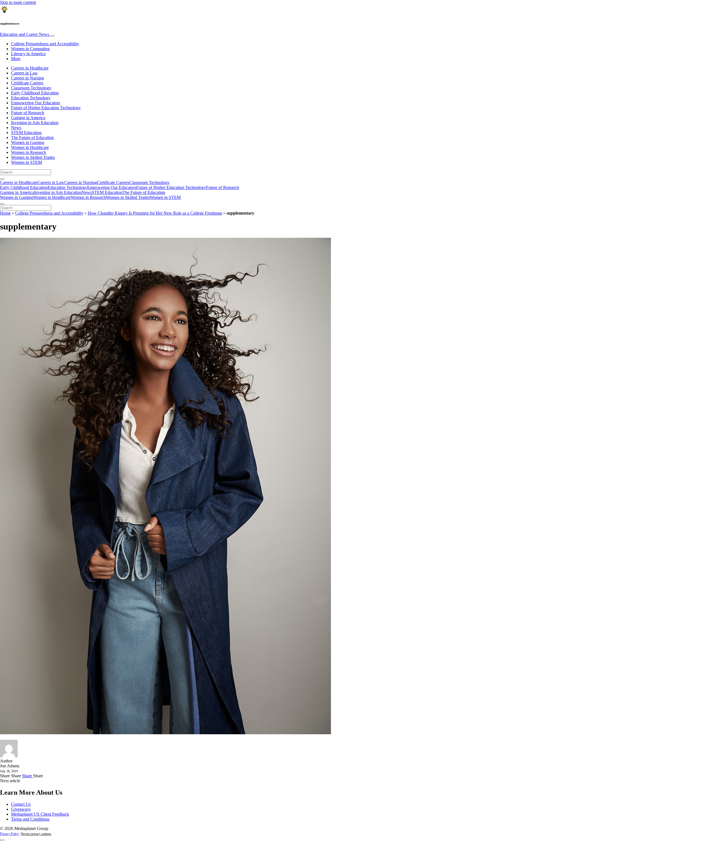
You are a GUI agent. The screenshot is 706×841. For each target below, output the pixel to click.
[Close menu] (2, 204)
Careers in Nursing (27, 78)
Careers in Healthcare (30, 68)
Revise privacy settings (36, 834)
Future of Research (27, 112)
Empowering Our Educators (35, 102)
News (16, 127)
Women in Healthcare (30, 147)
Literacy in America (28, 53)
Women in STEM (26, 162)
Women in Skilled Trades (33, 157)
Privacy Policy (9, 834)
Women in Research (28, 152)
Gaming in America (28, 117)
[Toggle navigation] (52, 36)
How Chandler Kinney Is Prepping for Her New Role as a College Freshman (155, 213)
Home (5, 213)
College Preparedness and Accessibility (45, 43)
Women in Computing (30, 48)
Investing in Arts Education (34, 122)
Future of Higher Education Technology (46, 107)
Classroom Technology (31, 88)
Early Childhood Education (35, 92)
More (15, 58)
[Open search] (2, 179)
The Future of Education (32, 137)
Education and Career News (25, 34)
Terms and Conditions (30, 819)
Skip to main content (18, 2)
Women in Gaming (27, 142)
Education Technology (30, 97)
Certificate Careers (27, 83)
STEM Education (26, 132)
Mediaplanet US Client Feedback (40, 814)
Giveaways (21, 809)
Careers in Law (24, 73)
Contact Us (21, 804)
